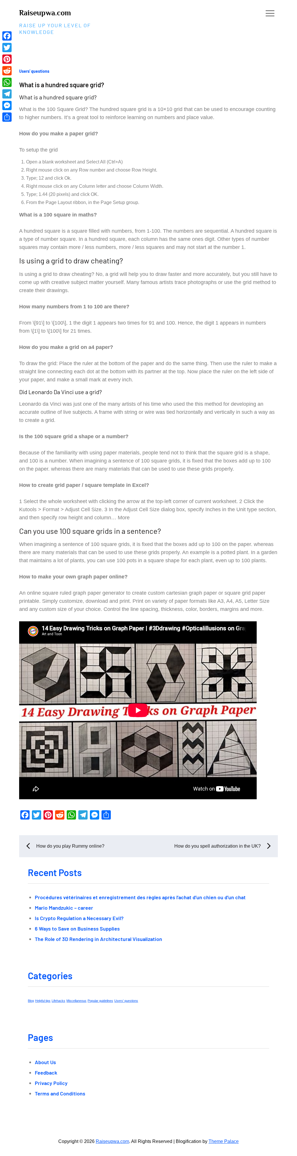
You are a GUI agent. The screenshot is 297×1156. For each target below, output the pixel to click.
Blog (31, 1000)
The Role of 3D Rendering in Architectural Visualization (98, 939)
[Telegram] (7, 94)
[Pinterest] (7, 59)
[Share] (7, 117)
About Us (45, 1062)
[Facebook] (7, 36)
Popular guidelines (100, 1000)
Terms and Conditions (60, 1093)
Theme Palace (224, 1141)
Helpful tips (42, 1000)
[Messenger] (7, 105)
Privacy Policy (51, 1083)
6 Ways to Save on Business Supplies (77, 928)
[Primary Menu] (270, 13)
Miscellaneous (76, 1000)
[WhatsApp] (7, 82)
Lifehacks (58, 1000)
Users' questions (34, 71)
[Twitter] (7, 47)
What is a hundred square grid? (61, 84)
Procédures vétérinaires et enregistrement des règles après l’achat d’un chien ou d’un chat (140, 897)
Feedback (46, 1072)
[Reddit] (7, 71)
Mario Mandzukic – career (64, 907)
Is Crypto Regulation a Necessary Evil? (79, 918)
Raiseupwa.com (45, 13)
